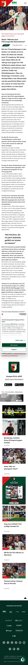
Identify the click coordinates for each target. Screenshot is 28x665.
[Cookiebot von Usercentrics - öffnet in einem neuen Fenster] (19, 314)
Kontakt (6, 656)
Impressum (12, 656)
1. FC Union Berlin (9, 392)
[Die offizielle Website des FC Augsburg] (3, 3)
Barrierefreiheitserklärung (11, 658)
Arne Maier (4, 393)
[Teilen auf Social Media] (26, 45)
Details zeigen (19, 340)
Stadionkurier (18, 392)
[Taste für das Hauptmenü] (25, 3)
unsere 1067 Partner (12, 324)
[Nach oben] (25, 597)
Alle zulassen (14, 345)
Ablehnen (14, 349)
